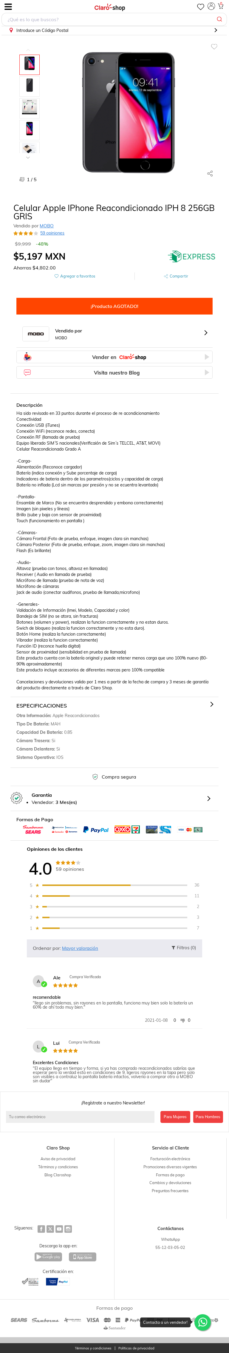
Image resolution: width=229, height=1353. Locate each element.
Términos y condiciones (58, 1166)
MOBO (47, 226)
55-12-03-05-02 (170, 1247)
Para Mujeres (175, 1117)
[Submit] (220, 19)
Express (192, 256)
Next (28, 153)
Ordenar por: (47, 948)
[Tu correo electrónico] (81, 1117)
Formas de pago (170, 1174)
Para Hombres (208, 1117)
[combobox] (114, 19)
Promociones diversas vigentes (170, 1166)
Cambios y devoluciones (170, 1182)
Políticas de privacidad (136, 1348)
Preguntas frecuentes (170, 1190)
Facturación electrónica (170, 1158)
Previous (28, 45)
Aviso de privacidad (58, 1158)
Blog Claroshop (57, 1174)
